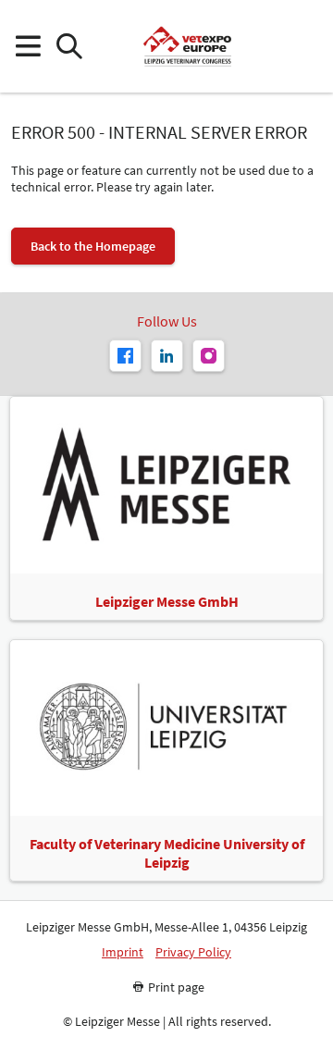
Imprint (122, 952)
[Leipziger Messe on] (167, 355)
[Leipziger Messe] (306, 47)
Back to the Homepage (93, 246)
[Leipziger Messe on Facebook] (125, 355)
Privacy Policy (193, 952)
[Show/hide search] (69, 47)
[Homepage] (187, 46)
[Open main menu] (27, 47)
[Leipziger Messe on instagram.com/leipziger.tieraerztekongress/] (208, 355)
